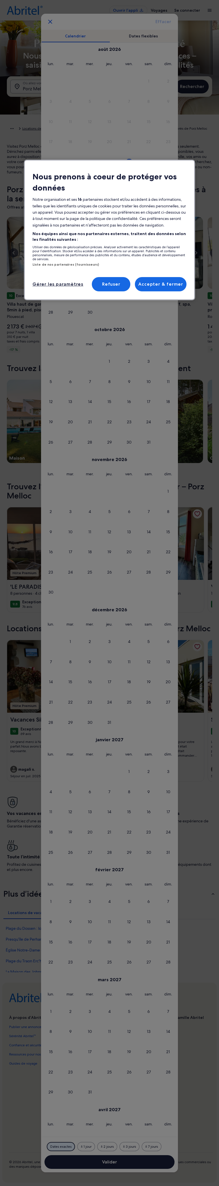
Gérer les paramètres (58, 284)
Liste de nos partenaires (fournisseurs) (66, 265)
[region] (109, 230)
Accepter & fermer (160, 284)
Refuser (111, 284)
